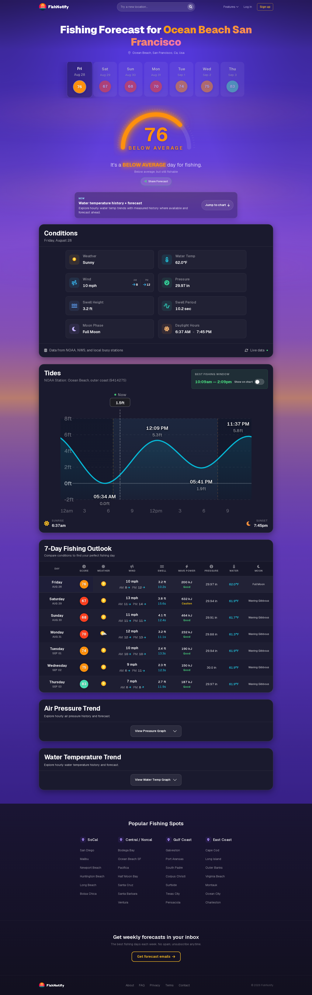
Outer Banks (214, 868)
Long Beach (88, 885)
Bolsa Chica (88, 894)
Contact (184, 985)
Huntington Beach (92, 876)
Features (229, 7)
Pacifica (123, 868)
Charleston (213, 902)
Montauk (211, 885)
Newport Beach (90, 868)
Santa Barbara (127, 894)
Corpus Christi (176, 876)
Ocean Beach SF (129, 859)
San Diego (87, 850)
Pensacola (173, 902)
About (130, 985)
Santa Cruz (125, 885)
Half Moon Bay (128, 876)
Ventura (123, 902)
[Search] (190, 7)
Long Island (213, 859)
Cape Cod (212, 850)
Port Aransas (175, 859)
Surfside (171, 885)
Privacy (155, 985)
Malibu (84, 859)
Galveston (173, 850)
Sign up (265, 7)
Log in (248, 7)
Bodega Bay (126, 850)
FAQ (142, 985)
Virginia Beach (215, 876)
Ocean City (213, 894)
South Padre (174, 868)
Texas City (173, 894)
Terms (169, 985)
